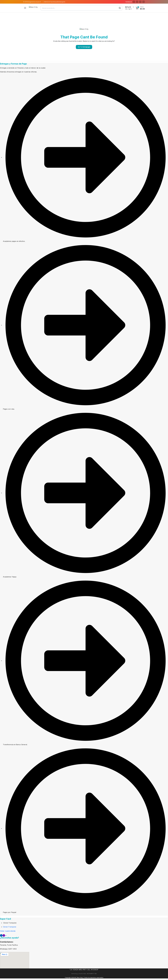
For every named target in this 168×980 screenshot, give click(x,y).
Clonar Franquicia (9, 923)
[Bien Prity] (33, 8)
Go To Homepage (84, 47)
